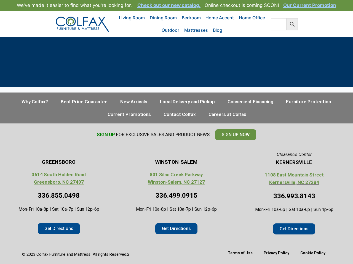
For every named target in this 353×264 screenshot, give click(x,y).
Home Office (252, 17)
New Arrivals (133, 101)
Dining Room (163, 17)
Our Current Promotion (309, 5)
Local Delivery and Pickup (187, 101)
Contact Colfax (180, 114)
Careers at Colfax (227, 114)
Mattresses (196, 30)
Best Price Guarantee (84, 101)
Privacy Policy (276, 253)
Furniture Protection (308, 101)
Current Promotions (129, 114)
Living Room (132, 17)
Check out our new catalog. (168, 5)
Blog (217, 30)
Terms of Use (240, 253)
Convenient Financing (250, 101)
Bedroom (191, 17)
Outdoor (170, 30)
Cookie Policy (312, 253)
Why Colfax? (35, 101)
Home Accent (219, 17)
